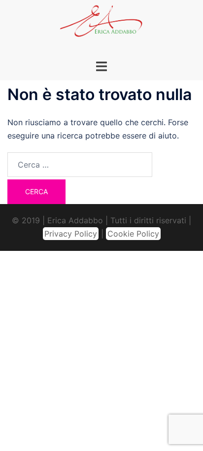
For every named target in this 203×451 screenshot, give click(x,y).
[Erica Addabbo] (101, 24)
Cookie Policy (133, 234)
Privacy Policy (70, 234)
